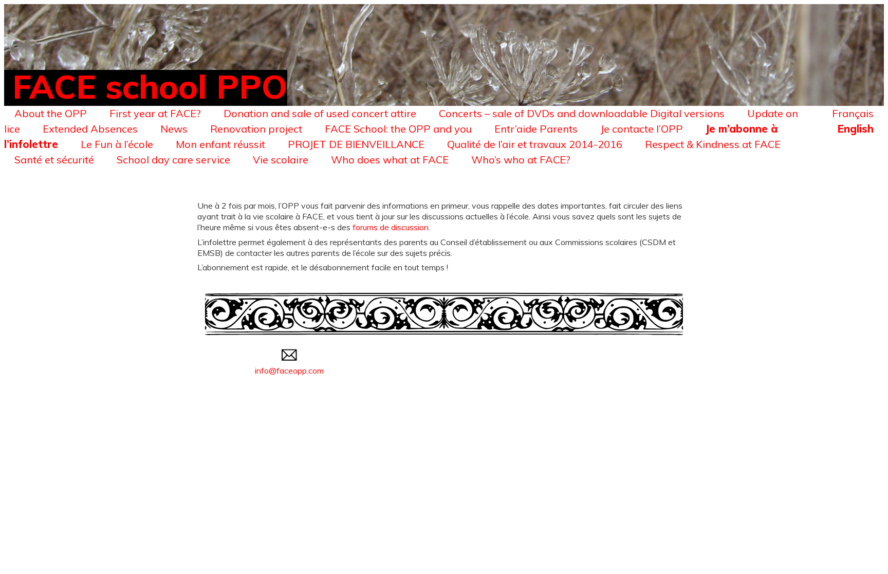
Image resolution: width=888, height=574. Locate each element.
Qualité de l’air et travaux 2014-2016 (534, 144)
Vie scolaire (280, 159)
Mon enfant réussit (220, 144)
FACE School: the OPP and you (398, 128)
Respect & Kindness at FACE (713, 144)
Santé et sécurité (54, 159)
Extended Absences (90, 128)
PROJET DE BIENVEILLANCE (356, 144)
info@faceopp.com (289, 370)
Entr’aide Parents (536, 128)
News (174, 128)
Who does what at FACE (390, 159)
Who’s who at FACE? (520, 159)
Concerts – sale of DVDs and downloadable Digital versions (582, 113)
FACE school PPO (149, 86)
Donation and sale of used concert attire (320, 113)
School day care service (173, 159)
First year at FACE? (155, 113)
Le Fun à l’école (117, 144)
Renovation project (256, 128)
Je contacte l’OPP (641, 128)
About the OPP (50, 113)
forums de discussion (391, 227)
